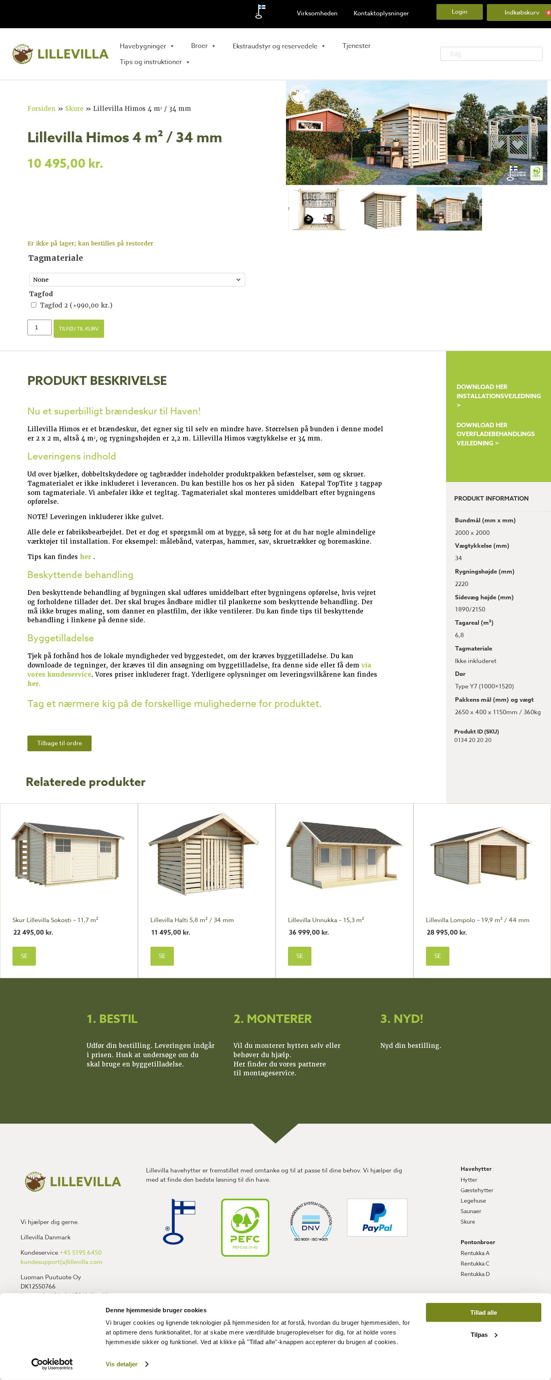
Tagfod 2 (76, 305)
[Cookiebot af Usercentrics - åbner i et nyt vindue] (52, 1364)
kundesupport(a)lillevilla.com (61, 1261)
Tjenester (356, 46)
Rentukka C (475, 1263)
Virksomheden (317, 13)
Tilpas (479, 1334)
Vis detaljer (122, 1364)
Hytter (469, 1179)
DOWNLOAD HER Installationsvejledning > (499, 395)
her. (34, 684)
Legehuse (473, 1200)
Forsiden (41, 109)
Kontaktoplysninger (381, 13)
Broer (199, 46)
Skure (74, 109)
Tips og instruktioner (151, 62)
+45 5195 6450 (81, 1252)
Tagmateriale (55, 258)
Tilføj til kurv (79, 328)
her (86, 557)
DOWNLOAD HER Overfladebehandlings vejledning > (496, 434)
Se (24, 956)
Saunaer (471, 1211)
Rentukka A (475, 1253)
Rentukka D (475, 1274)
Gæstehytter (477, 1190)
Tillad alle (483, 1312)
